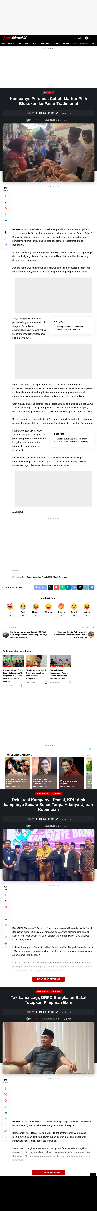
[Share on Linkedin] (6, 220)
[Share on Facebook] (36, 113)
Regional (48, 92)
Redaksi (35, 120)
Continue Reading (48, 979)
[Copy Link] (56, 113)
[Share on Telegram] (48, 113)
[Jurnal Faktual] (15, 38)
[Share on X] (6, 202)
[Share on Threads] (52, 113)
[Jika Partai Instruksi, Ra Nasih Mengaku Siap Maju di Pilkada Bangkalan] (36, 661)
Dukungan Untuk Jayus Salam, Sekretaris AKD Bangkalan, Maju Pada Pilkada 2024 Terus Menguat (13, 675)
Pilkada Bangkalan (60, 577)
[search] (75, 38)
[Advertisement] (48, 17)
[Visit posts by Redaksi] (27, 120)
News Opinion (33, 666)
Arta (6, 666)
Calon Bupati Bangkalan (31, 577)
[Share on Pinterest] (40, 113)
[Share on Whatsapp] (44, 113)
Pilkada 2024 (47, 577)
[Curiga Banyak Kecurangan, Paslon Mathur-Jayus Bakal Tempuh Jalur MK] (60, 661)
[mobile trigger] (92, 38)
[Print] (6, 245)
